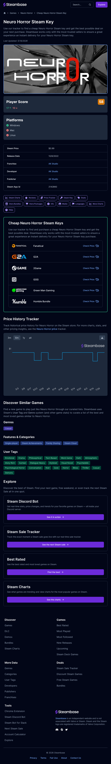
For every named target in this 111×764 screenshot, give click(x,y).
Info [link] (52, 204)
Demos (8, 636)
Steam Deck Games (67, 654)
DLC (7, 631)
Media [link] (64, 204)
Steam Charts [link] (14, 198)
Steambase (61, 718)
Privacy (33, 758)
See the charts (54, 599)
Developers (11, 685)
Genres (8, 668)
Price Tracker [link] (49, 198)
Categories (11, 674)
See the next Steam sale (53, 544)
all (30, 337)
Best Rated (63, 625)
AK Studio (53, 163)
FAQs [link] (11, 210)
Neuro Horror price (47, 328)
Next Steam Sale (14, 728)
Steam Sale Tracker (67, 668)
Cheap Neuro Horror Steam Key (51, 13)
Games (13, 13)
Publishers (10, 691)
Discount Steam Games (69, 674)
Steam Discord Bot (15, 716)
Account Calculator (15, 734)
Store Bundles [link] (15, 204)
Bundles (9, 642)
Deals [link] (83, 198)
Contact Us (75, 758)
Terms (43, 758)
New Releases (64, 642)
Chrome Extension (15, 711)
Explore (101, 4)
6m (17, 337)
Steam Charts (12, 648)
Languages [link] (79, 204)
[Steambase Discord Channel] (57, 730)
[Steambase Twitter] (66, 730)
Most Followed (65, 636)
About (64, 758)
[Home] (4, 13)
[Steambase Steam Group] (62, 730)
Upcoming (62, 648)
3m (9, 337)
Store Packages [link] (35, 204)
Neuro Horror (27, 13)
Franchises (10, 697)
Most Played (63, 631)
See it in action (54, 517)
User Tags (10, 679)
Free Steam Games (67, 679)
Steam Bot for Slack (16, 722)
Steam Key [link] (68, 198)
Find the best (54, 572)
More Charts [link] (98, 204)
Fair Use (54, 758)
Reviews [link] (32, 198)
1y (24, 337)
